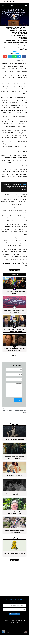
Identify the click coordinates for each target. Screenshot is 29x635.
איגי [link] (17, 275)
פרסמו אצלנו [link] (14, 629)
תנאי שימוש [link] (16, 626)
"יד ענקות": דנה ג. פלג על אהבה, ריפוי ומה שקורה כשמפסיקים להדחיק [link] (14, 512)
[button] (26, 5)
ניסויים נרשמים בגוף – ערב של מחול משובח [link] (14, 439)
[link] (16, 1)
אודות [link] (22, 626)
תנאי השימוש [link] (7, 408)
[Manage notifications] (25, 632)
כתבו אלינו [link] (8, 626)
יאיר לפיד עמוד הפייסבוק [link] (20, 60)
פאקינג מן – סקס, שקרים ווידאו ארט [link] (14, 475)
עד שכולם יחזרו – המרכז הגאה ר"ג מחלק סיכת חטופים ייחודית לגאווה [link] (14, 554)
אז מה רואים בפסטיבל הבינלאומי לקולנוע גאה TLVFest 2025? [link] (14, 493)
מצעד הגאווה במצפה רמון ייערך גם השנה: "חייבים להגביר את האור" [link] (14, 531)
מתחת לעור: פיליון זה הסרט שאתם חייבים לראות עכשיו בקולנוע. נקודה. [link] (14, 457)
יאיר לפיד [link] (13, 275)
